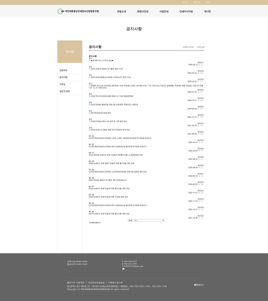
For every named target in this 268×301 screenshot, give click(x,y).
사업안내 (163, 11)
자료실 (62, 84)
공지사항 (63, 77)
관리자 (208, 2)
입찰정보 (63, 70)
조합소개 (121, 11)
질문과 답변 (64, 91)
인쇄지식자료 (186, 11)
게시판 (207, 11)
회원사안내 (142, 11)
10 (99, 223)
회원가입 (196, 2)
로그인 (184, 2)
